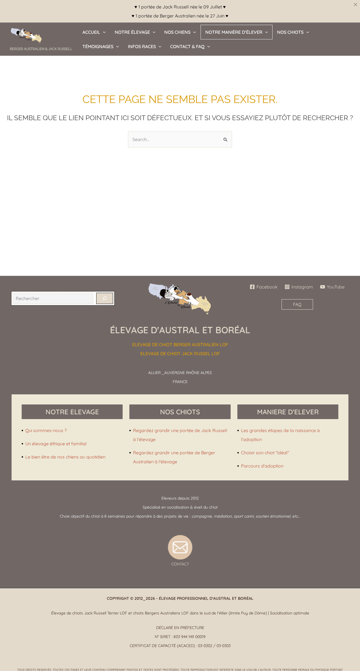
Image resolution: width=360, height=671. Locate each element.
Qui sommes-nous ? (46, 430)
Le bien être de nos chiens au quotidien (65, 457)
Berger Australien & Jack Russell (41, 49)
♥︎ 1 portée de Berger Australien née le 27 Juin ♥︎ (180, 16)
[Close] (355, 4)
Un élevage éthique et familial (56, 443)
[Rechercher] (104, 298)
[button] (103, 32)
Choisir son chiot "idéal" (265, 452)
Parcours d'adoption (262, 466)
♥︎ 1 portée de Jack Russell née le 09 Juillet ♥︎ (180, 7)
